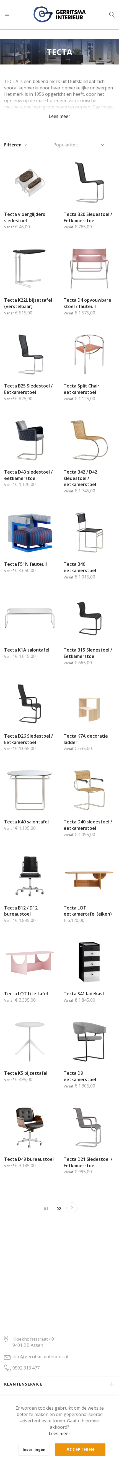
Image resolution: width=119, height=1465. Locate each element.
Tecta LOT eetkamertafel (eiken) (88, 911)
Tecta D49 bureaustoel (29, 1159)
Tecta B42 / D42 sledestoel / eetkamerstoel (80, 478)
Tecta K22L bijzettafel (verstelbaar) (28, 303)
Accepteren (80, 1449)
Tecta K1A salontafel (26, 650)
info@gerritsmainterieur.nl (40, 1356)
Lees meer (59, 1433)
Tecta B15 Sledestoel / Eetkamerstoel (88, 653)
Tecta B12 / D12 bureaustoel (21, 911)
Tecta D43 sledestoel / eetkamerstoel (28, 475)
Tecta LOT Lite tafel (26, 994)
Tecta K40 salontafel (26, 822)
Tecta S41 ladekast (84, 994)
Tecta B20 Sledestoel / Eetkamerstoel (88, 217)
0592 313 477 (26, 1368)
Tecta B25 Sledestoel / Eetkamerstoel (28, 389)
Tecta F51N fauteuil (25, 564)
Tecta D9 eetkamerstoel (80, 1076)
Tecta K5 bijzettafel (25, 1073)
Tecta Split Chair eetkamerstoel (81, 389)
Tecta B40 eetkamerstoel (80, 567)
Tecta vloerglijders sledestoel (24, 217)
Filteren (13, 145)
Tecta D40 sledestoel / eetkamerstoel (88, 825)
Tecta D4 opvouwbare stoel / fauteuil (87, 303)
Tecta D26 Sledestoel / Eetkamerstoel (28, 739)
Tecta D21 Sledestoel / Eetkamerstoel (88, 1162)
